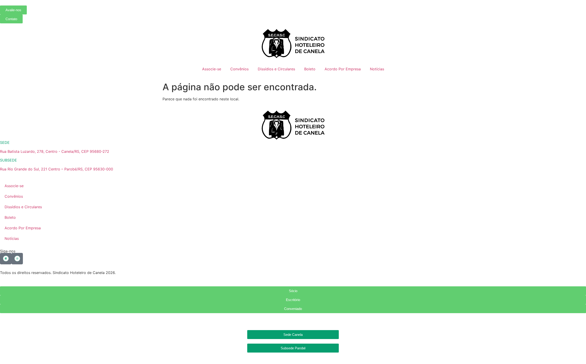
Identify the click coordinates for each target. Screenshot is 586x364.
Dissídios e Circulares (276, 69)
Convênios (239, 69)
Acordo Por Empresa (343, 69)
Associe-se (211, 69)
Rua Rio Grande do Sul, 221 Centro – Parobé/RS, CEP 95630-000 (56, 169)
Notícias (377, 69)
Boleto (309, 69)
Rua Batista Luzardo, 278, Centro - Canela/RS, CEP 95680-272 (54, 151)
